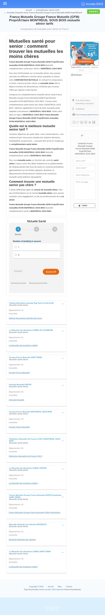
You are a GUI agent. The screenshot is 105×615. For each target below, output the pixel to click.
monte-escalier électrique (50, 589)
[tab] (36, 303)
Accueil (29, 10)
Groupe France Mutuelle (19, 372)
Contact (69, 586)
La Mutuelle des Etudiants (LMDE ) (23, 483)
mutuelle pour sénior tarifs (47, 10)
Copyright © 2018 (36, 586)
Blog (59, 586)
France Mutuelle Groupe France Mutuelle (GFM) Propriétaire (34, 512)
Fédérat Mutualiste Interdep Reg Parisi (25, 318)
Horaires (81, 70)
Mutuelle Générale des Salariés (22, 539)
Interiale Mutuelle (16, 400)
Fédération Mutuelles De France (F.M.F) (25, 456)
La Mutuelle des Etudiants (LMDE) (23, 345)
